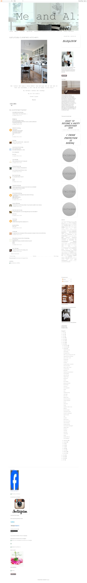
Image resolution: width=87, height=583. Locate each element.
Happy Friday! (66, 376)
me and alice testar (72, 238)
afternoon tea (66, 419)
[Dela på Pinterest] (15, 103)
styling (68, 254)
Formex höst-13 (65, 228)
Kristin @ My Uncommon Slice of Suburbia (20, 238)
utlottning (67, 258)
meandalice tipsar (69, 241)
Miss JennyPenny (15, 175)
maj (64, 446)
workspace (74, 260)
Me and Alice (13, 469)
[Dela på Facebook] (14, 103)
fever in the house (67, 421)
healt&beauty (67, 233)
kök (62, 237)
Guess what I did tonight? (68, 425)
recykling (74, 249)
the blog (74, 254)
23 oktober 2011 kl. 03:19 (17, 244)
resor (75, 250)
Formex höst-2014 (73, 228)
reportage (68, 250)
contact (22, 31)
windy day (65, 432)
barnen (63, 223)
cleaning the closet (67, 411)
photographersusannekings (67, 247)
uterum (63, 258)
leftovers (65, 408)
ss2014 (69, 253)
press (70, 248)
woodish (71, 259)
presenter (66, 248)
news (62, 246)
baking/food (74, 222)
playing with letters (67, 383)
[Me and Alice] (15, 489)
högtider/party (69, 234)
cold (64, 416)
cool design (66, 433)
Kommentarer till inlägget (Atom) (22, 258)
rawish (65, 389)
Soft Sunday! (66, 351)
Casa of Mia (14, 159)
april (64, 448)
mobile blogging (68, 243)
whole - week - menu (67, 367)
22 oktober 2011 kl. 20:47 (17, 189)
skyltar (63, 253)
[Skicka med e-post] (10, 103)
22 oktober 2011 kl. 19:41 (17, 162)
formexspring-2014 (73, 229)
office (69, 246)
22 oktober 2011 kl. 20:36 (17, 181)
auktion (65, 222)
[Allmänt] (12, 570)
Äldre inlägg (56, 256)
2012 (64, 342)
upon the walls (66, 414)
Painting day (66, 359)
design (63, 226)
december (66, 345)
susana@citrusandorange (17, 112)
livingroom (68, 237)
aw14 (67, 222)
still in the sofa (66, 375)
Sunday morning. (67, 424)
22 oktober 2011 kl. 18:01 (17, 136)
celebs (62, 225)
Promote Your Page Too (14, 490)
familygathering (66, 353)
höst (73, 234)
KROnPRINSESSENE (16, 193)
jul (72, 235)
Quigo (65, 435)
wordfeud (65, 362)
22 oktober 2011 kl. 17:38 (17, 124)
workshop (70, 260)
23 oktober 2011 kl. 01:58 (17, 227)
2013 (64, 340)
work (75, 259)
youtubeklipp (64, 261)
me (67, 238)
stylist (70, 254)
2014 (64, 339)
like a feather (66, 381)
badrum (70, 222)
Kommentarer (65, 281)
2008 (64, 458)
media (63, 243)
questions (66, 249)
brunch (65, 402)
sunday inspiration (67, 400)
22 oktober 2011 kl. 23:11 (17, 206)
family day (65, 370)
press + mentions (69, 31)
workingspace (64, 260)
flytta (69, 227)
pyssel (63, 249)
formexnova (67, 229)
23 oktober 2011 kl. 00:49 (17, 215)
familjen (63, 227)
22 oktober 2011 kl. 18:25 (17, 155)
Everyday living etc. (16, 166)
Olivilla (13, 140)
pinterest (63, 248)
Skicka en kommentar (15, 253)
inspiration (65, 236)
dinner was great (67, 365)
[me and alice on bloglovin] (15, 526)
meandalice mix (72, 239)
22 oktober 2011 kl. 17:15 (17, 115)
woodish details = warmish (68, 364)
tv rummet (69, 257)
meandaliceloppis (73, 242)
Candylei (14, 231)
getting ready (66, 397)
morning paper (66, 373)
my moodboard (66, 438)
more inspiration (67, 387)
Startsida (34, 256)
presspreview (74, 248)
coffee (72, 225)
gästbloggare (64, 232)
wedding (75, 258)
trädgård (74, 255)
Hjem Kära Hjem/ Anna (16, 210)
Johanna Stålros (15, 203)
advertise (29, 31)
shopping (72, 251)
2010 (64, 455)
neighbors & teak (67, 392)
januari (65, 453)
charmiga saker (67, 225)
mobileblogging (74, 243)
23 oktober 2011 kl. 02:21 (17, 234)
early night (65, 394)
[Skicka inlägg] (11, 105)
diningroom (66, 226)
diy (69, 226)
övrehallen (68, 261)
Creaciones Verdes (15, 185)
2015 (64, 337)
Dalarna (75, 225)
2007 (64, 459)
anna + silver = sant (67, 357)
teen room (65, 395)
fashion (66, 227)
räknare (12, 532)
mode (63, 244)
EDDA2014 (72, 226)
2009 (64, 456)
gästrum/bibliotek (72, 232)
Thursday (65, 430)
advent (73, 221)
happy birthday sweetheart (68, 356)
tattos (72, 254)
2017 (64, 334)
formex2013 (64, 229)
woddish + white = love (68, 406)
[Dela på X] (13, 103)
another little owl (67, 436)
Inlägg (64, 279)
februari (65, 451)
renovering (64, 250)
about (16, 31)
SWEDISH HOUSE (15, 128)
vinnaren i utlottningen (68, 413)
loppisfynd (74, 237)
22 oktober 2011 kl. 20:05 (17, 171)
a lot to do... (66, 386)
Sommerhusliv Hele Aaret (17, 147)
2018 (64, 332)
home (11, 31)
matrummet (64, 238)
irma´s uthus (14, 248)
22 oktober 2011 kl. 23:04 (17, 199)
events (75, 226)
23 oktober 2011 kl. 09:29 (17, 251)
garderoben (74, 230)
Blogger (47, 579)
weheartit (63, 259)
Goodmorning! (66, 368)
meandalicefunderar (64, 242)
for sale (72, 227)
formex (75, 227)
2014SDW (68, 221)
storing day (66, 403)
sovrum (65, 253)
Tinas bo (13, 219)
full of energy (66, 384)
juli (64, 443)
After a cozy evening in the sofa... (70, 354)
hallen (63, 233)
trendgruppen (69, 255)
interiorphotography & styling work (44, 31)
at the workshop (66, 422)
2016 (64, 336)
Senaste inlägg (12, 256)
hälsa (65, 234)
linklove (59, 31)
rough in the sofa (67, 349)
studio (65, 254)
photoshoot (74, 247)
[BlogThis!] (11, 103)
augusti (65, 442)
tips (62, 255)
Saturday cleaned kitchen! (68, 372)
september (66, 440)
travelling (65, 255)
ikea (75, 234)
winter (67, 259)
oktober (65, 348)
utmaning (71, 258)
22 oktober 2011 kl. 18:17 (17, 143)
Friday (65, 405)
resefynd (72, 250)
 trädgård (64, 221)
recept (71, 249)
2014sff (71, 221)
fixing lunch (66, 378)
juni (64, 445)
